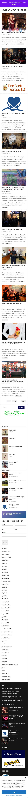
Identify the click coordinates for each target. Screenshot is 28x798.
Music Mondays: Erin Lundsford (12, 303)
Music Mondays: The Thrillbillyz (12, 66)
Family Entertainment (7, 632)
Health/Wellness (6, 638)
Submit (5, 543)
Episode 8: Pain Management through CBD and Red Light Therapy (16, 717)
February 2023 (5, 575)
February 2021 (5, 623)
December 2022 (6, 581)
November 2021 (6, 608)
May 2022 (4, 593)
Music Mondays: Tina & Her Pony (12, 229)
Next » (23, 401)
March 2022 (5, 599)
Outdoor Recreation (7, 647)
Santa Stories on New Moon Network (11, 688)
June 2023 (4, 566)
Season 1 (4, 656)
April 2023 (4, 569)
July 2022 (4, 587)
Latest (3, 644)
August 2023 (5, 560)
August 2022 (5, 584)
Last (16, 529)
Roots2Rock (5, 649)
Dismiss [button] (14, 4)
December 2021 (6, 605)
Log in (3, 671)
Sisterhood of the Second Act (10, 664)
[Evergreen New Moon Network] (14, 416)
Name (4, 524)
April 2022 (4, 596)
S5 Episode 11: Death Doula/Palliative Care (13, 114)
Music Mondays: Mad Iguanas (11, 151)
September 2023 (6, 557)
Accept (14, 792)
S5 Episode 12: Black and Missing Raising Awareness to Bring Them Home (17, 498)
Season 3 (4, 661)
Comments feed (6, 676)
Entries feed (5, 673)
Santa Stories (5, 653)
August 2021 (5, 614)
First (3, 529)
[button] (25, 777)
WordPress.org (6, 679)
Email (4, 532)
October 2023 (5, 554)
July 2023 (4, 563)
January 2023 (5, 578)
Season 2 (4, 658)
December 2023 (6, 551)
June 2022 (4, 590)
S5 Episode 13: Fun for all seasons (17, 480)
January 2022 (5, 602)
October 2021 (5, 611)
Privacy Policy (19, 795)
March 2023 (5, 572)
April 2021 (4, 617)
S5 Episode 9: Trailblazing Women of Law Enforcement (13, 266)
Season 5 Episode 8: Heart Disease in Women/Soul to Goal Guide (13, 343)
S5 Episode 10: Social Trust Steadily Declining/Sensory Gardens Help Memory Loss (13, 189)
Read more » (20, 44)
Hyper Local (5, 641)
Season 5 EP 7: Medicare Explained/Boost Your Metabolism (13, 380)
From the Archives (6, 635)
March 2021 (5, 620)
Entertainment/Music (7, 629)
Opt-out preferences (10, 795)
